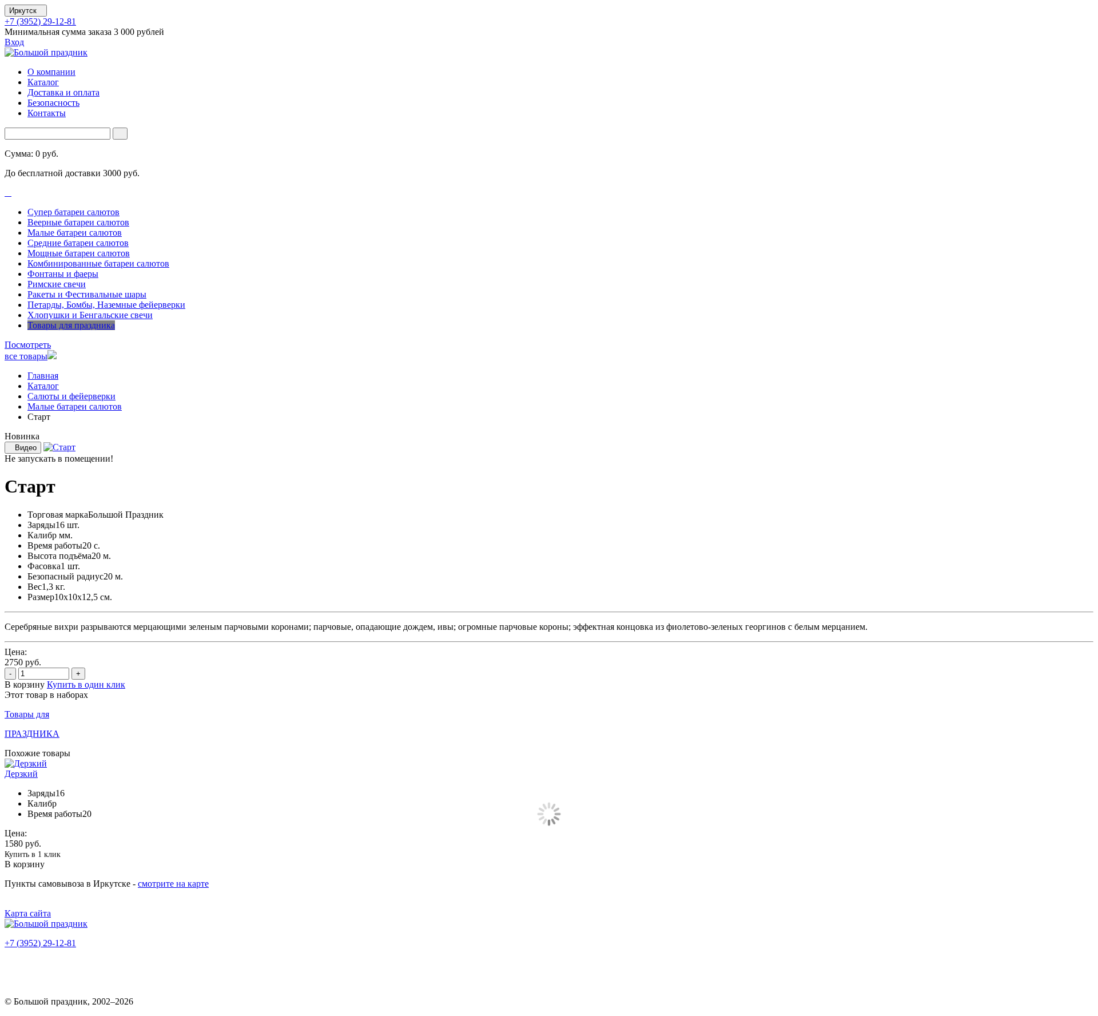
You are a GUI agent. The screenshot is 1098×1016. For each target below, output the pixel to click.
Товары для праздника (71, 325)
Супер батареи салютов (73, 212)
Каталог (43, 82)
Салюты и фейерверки (71, 396)
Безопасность (53, 103)
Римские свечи (56, 284)
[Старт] (59, 447)
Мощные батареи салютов (78, 253)
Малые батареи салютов (74, 232)
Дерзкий (21, 774)
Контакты (46, 113)
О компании (51, 72)
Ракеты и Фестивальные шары (86, 294)
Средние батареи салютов (78, 243)
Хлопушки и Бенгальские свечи (90, 315)
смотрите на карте (173, 883)
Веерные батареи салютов (78, 222)
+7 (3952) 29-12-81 (40, 21)
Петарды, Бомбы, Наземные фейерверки (106, 304)
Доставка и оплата (63, 92)
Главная (42, 375)
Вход (14, 42)
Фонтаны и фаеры (62, 274)
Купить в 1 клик (33, 854)
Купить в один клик (86, 684)
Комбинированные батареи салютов (98, 263)
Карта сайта (28, 913)
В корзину (26, 684)
